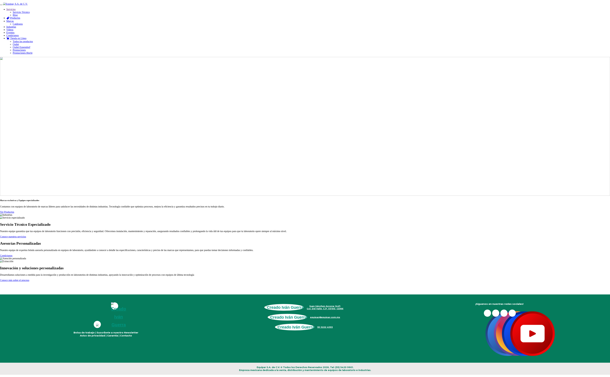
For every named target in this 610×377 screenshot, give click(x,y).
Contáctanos (6, 255)
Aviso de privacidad (92, 335)
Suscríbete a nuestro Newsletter (117, 332)
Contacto (126, 335)
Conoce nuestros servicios (13, 236)
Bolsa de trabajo (84, 332)
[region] (305, 126)
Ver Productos (7, 212)
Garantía (112, 335)
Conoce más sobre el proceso (14, 280)
